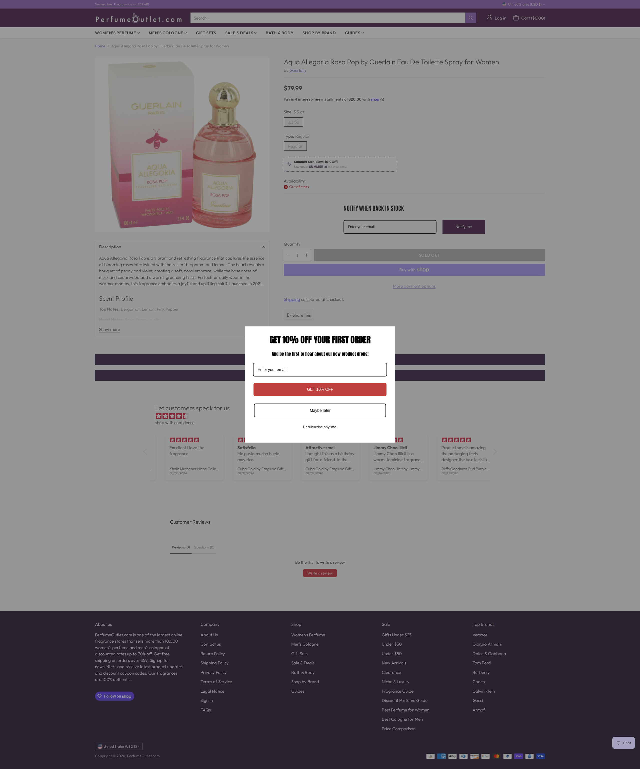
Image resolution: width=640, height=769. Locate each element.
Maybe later (320, 410)
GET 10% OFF (320, 389)
